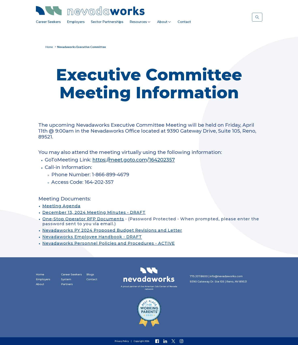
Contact (184, 22)
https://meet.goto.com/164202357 (133, 160)
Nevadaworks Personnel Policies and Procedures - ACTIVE (108, 243)
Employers (76, 22)
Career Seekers (48, 22)
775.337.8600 (199, 276)
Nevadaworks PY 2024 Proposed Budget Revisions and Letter (112, 230)
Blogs (90, 274)
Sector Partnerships (107, 22)
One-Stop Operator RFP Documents (83, 218)
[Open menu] (149, 21)
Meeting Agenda (61, 205)
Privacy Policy (122, 341)
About (162, 22)
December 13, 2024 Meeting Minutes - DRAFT (94, 212)
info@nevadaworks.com (226, 276)
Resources (138, 22)
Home (40, 274)
